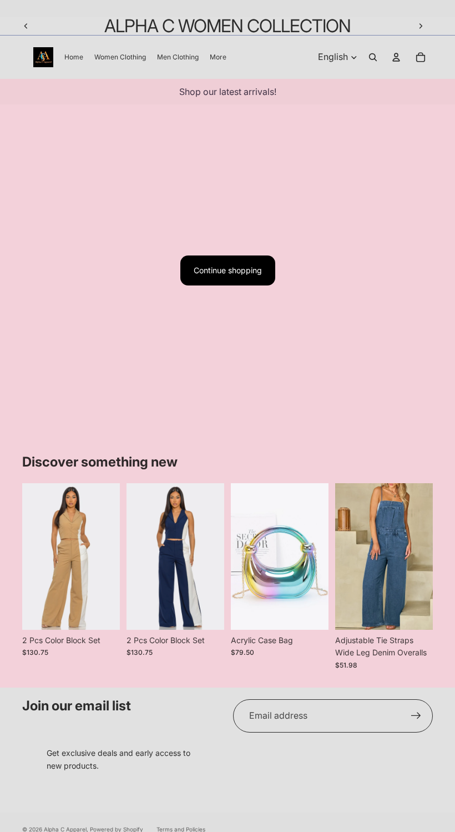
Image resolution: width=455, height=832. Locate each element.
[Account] (396, 57)
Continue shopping (228, 270)
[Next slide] (420, 26)
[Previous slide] (26, 26)
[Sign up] (416, 716)
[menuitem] (218, 57)
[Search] (373, 57)
